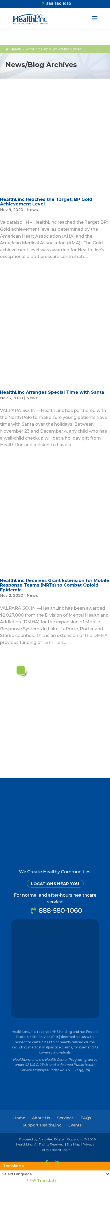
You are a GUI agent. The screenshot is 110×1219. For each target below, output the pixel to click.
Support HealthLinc (42, 1125)
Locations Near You (55, 883)
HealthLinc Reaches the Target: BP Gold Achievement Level (46, 202)
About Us (41, 1117)
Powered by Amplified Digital (42, 1139)
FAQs (86, 1117)
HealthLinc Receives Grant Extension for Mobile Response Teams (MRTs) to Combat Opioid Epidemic (54, 585)
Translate (47, 1180)
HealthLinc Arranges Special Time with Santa (52, 392)
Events (75, 1125)
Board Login (61, 1150)
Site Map (73, 1144)
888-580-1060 (58, 4)
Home (16, 49)
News (32, 209)
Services (65, 1117)
